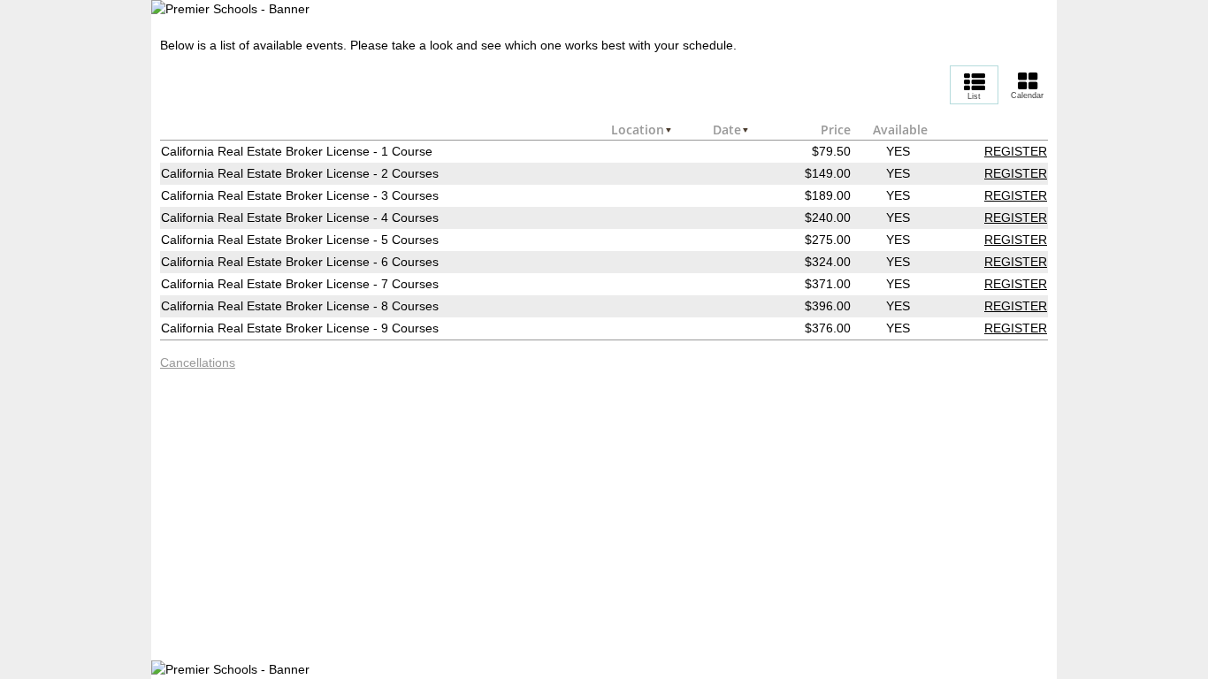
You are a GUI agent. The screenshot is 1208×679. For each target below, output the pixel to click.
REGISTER (1015, 151)
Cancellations (197, 362)
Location (637, 129)
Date (727, 129)
